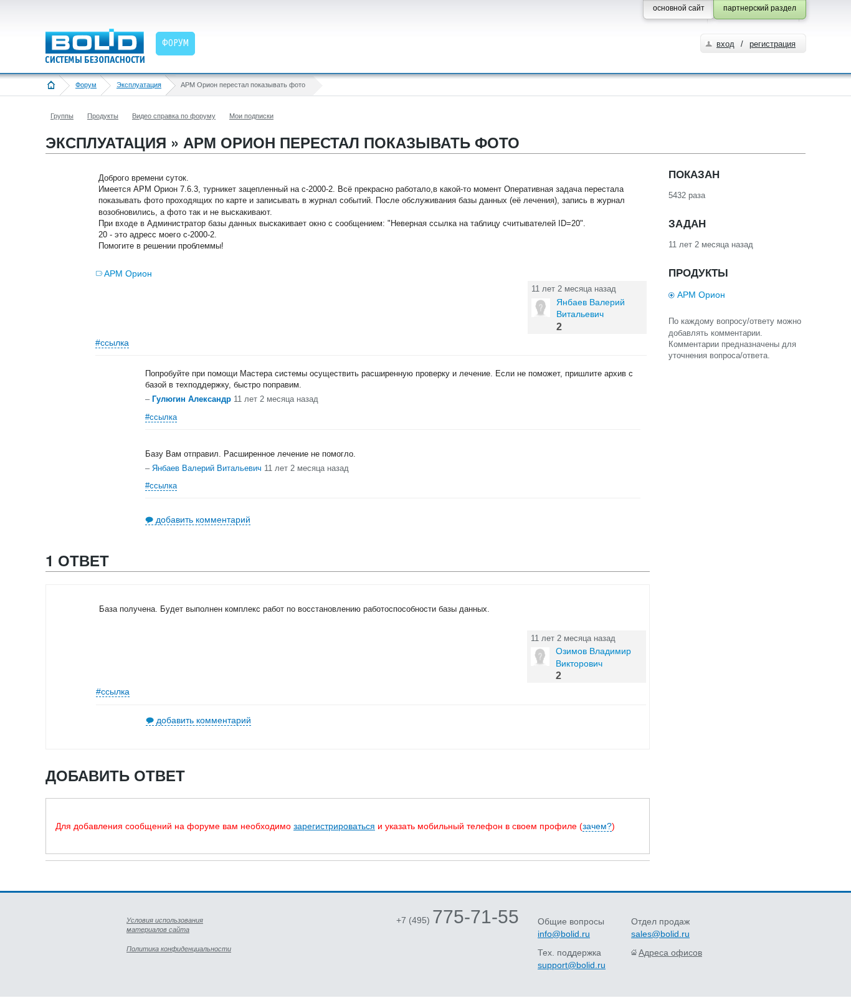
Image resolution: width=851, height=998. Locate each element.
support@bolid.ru (572, 965)
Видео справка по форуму (174, 116)
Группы (62, 116)
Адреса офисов (670, 953)
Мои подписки (251, 116)
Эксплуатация (138, 84)
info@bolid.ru (564, 934)
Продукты (102, 116)
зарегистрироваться (334, 826)
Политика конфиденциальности (178, 949)
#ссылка (112, 343)
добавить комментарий (203, 520)
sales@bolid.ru (660, 934)
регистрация (772, 44)
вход (725, 44)
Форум (86, 84)
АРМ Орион (128, 273)
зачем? (597, 826)
